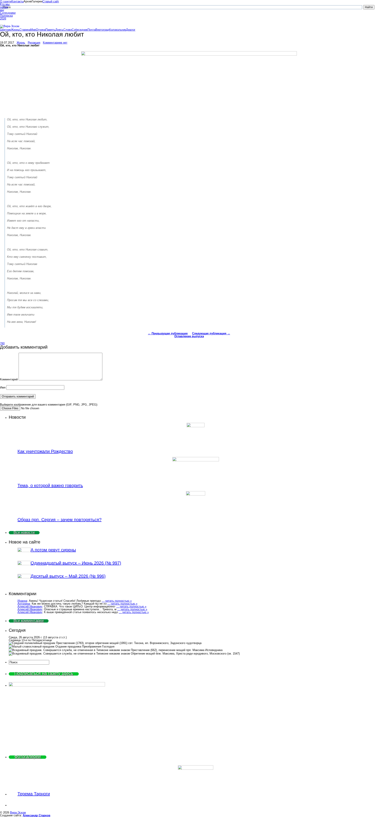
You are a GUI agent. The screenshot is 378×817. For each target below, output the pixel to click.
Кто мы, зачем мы (5, 7)
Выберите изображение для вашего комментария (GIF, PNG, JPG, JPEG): (49, 404)
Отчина (41, 29)
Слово (67, 29)
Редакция (34, 42)
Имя (2, 387)
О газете (5, 1)
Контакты (17, 1)
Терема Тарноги (34, 793)
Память (50, 29)
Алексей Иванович (30, 606)
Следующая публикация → (211, 333)
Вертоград (102, 29)
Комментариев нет (55, 42)
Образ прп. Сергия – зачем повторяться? (60, 519)
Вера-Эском (18, 812)
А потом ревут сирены (53, 549)
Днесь (59, 29)
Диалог (130, 29)
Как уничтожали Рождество (45, 451)
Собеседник (80, 29)
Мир (33, 29)
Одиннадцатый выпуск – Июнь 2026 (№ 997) (76, 563)
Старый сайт (50, 1)
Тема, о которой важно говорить (50, 485)
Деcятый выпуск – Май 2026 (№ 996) (68, 576)
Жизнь (15, 29)
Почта (91, 29)
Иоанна (22, 600)
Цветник (5, 29)
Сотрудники (5, 12)
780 (2, 343)
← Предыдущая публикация (168, 333)
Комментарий (9, 379)
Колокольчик (117, 29)
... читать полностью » (117, 600)
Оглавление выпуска (189, 336)
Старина (24, 29)
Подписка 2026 (5, 17)
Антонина (24, 603)
